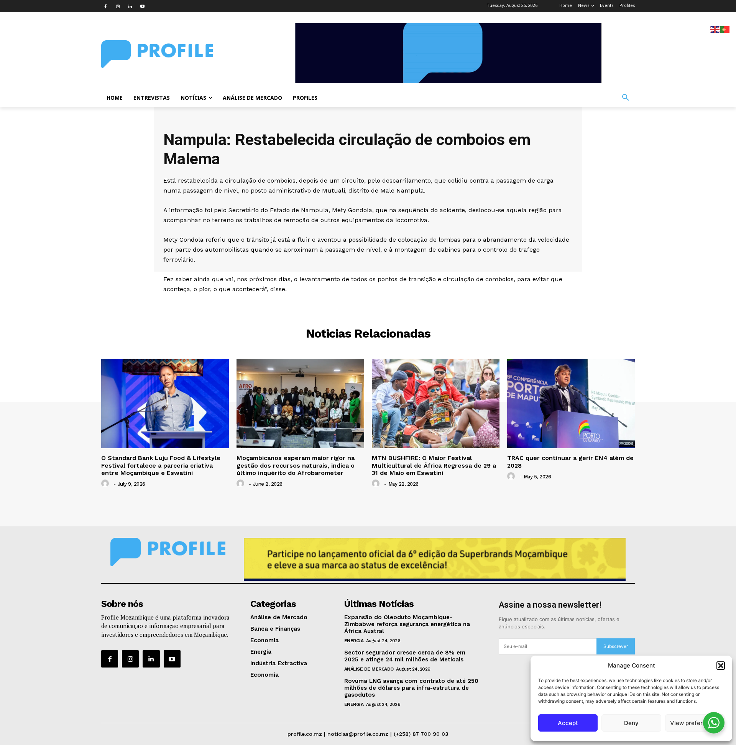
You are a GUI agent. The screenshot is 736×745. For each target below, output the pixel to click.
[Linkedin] (130, 6)
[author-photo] (106, 484)
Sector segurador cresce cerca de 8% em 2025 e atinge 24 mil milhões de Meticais (404, 656)
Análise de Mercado (369, 669)
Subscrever (615, 646)
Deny (631, 723)
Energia (354, 640)
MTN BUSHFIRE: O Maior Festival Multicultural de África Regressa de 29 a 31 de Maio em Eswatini (434, 465)
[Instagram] (117, 6)
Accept (568, 723)
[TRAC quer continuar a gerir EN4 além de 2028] (571, 403)
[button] (720, 665)
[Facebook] (105, 6)
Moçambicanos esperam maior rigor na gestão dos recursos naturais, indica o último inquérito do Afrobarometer (296, 465)
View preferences (695, 723)
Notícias (368, 305)
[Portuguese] (725, 29)
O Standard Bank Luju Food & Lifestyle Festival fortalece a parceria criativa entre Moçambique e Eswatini (160, 465)
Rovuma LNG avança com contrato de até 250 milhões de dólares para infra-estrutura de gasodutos (411, 687)
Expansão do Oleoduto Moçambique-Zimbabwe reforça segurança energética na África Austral (407, 624)
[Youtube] (142, 6)
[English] (715, 29)
